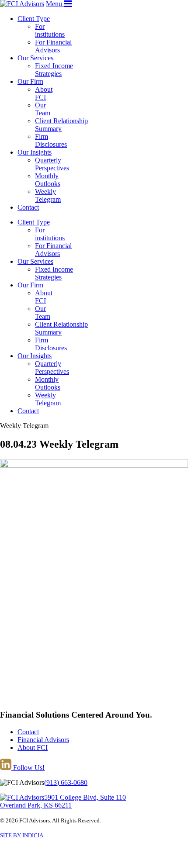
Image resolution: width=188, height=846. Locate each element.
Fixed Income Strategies (54, 69)
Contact (28, 207)
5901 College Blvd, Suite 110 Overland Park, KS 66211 (63, 801)
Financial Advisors (43, 739)
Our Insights (34, 152)
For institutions (50, 30)
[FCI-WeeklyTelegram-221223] (94, 465)
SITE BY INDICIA (21, 835)
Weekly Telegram (48, 195)
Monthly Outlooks (47, 179)
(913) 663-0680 (65, 782)
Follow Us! (28, 767)
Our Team (42, 109)
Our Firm (30, 81)
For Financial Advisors (53, 46)
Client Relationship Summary (61, 124)
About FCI (43, 93)
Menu (55, 3)
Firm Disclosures (51, 140)
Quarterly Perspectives (52, 164)
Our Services (35, 58)
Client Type (33, 18)
